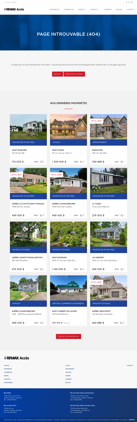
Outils (67, 365)
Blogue (119, 9)
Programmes (69, 369)
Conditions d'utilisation (94, 419)
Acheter (68, 372)
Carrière (108, 9)
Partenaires (8, 382)
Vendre (68, 375)
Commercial (69, 9)
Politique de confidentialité (77, 419)
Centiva (131, 419)
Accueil (57, 74)
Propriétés (54, 9)
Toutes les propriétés (68, 336)
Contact (130, 9)
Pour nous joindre (74, 74)
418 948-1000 (11, 399)
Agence (94, 9)
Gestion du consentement (111, 419)
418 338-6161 (78, 399)
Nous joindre (11, 2)
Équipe (81, 9)
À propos (7, 379)
